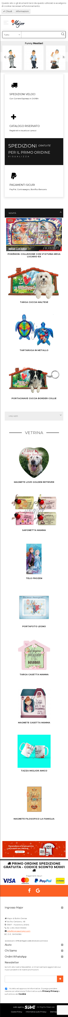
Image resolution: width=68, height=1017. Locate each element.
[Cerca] (62, 34)
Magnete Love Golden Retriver (34, 482)
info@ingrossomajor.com (18, 931)
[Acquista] (34, 57)
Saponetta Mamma (34, 530)
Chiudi (8, 11)
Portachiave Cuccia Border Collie (34, 398)
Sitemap (53, 1012)
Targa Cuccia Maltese (34, 302)
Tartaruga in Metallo (34, 350)
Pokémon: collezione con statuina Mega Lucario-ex (34, 255)
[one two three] (7, 22)
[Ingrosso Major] (18, 24)
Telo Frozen (34, 578)
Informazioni (22, 11)
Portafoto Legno (34, 626)
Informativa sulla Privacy (36, 1012)
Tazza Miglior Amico (34, 770)
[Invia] (60, 979)
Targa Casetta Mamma (34, 674)
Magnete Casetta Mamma (34, 722)
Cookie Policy (16, 1012)
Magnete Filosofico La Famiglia (34, 818)
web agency (18, 1007)
